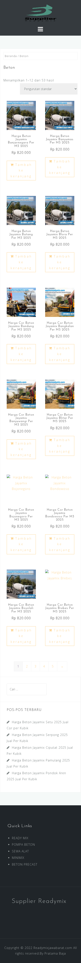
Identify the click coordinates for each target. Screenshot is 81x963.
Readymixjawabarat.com (52, 948)
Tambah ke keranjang (21, 170)
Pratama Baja (55, 953)
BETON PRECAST (24, 864)
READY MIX (20, 838)
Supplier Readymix (39, 901)
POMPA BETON (23, 844)
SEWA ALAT (20, 851)
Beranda (11, 56)
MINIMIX (18, 858)
